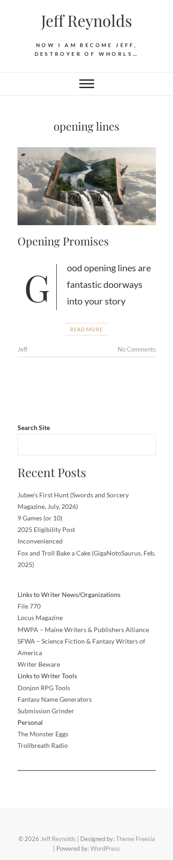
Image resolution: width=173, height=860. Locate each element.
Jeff (22, 349)
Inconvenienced (40, 541)
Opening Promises (63, 240)
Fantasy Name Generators (55, 699)
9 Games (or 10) (40, 518)
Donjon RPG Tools (44, 688)
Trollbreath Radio (43, 745)
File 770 (29, 606)
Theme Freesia (135, 838)
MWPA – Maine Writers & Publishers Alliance (83, 629)
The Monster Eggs (43, 734)
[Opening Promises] (87, 186)
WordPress (105, 848)
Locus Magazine (40, 617)
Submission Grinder (46, 711)
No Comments (137, 349)
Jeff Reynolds (86, 20)
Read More (86, 329)
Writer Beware (39, 664)
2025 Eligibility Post (46, 529)
